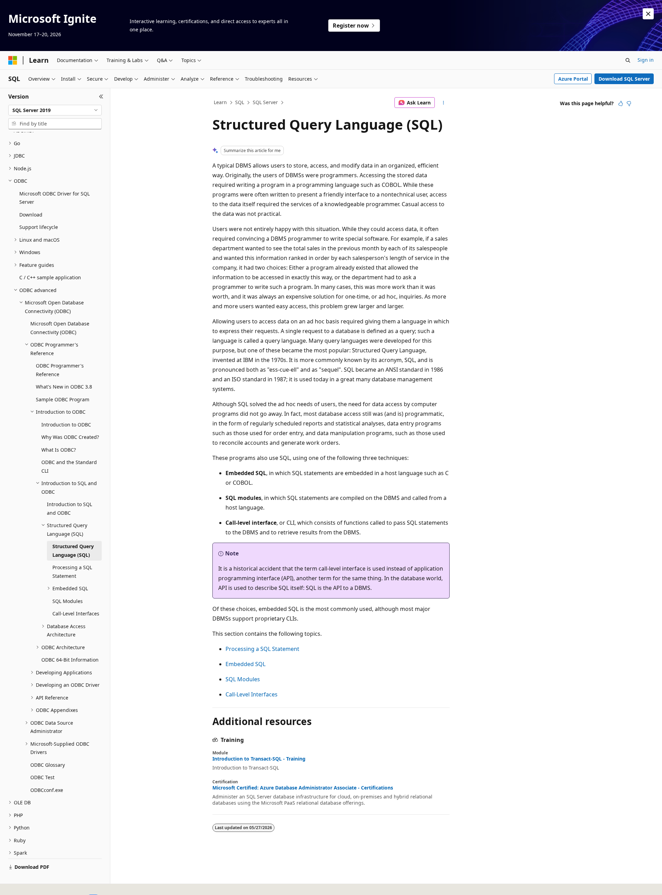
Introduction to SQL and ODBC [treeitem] (69, 508)
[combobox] (55, 110)
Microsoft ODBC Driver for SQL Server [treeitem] (54, 197)
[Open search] (628, 60)
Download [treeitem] (30, 214)
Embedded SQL (245, 664)
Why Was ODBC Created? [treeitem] (70, 437)
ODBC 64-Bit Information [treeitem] (70, 659)
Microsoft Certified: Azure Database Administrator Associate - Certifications (302, 788)
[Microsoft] (12, 60)
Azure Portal (573, 79)
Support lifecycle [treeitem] (38, 227)
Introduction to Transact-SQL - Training (258, 759)
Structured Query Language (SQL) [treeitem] (73, 550)
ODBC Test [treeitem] (42, 777)
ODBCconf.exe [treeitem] (46, 790)
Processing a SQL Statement (262, 649)
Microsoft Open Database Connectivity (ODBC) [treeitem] (59, 327)
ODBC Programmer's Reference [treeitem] (60, 370)
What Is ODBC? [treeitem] (58, 449)
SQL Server (265, 102)
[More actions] (444, 102)
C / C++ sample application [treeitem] (50, 277)
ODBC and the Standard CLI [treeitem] (69, 466)
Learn (220, 102)
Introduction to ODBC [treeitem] (66, 424)
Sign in (646, 60)
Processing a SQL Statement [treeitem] (72, 571)
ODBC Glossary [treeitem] (47, 765)
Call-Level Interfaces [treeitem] (75, 613)
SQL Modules (242, 679)
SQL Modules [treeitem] (67, 601)
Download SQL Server (624, 79)
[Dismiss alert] (648, 13)
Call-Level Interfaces (251, 694)
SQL (239, 102)
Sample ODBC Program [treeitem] (62, 399)
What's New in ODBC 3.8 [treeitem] (64, 386)
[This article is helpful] (620, 103)
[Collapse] (101, 96)
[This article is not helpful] (629, 103)
